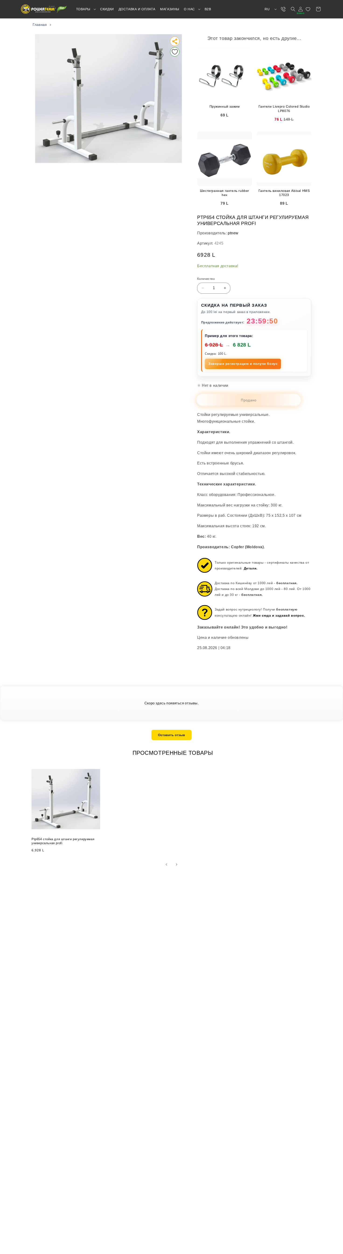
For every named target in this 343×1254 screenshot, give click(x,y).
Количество (206, 279)
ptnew (233, 233)
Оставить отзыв (171, 735)
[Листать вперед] (177, 864)
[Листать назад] (166, 864)
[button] (86, 9)
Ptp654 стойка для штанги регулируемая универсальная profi (63, 841)
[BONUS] (300, 9)
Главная (40, 25)
